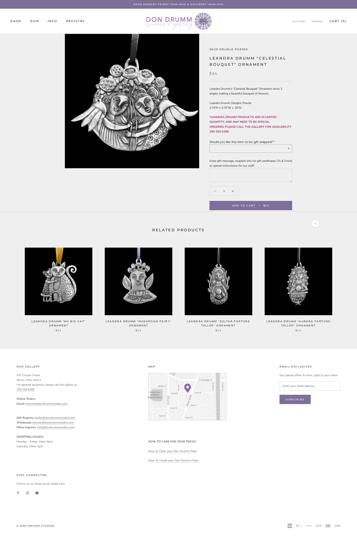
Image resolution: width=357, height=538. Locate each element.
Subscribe (295, 399)
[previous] (13, 285)
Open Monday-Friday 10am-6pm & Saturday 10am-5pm (178, 4)
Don (34, 21)
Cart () (338, 21)
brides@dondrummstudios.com (55, 418)
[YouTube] (37, 492)
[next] (344, 285)
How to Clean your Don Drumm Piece (172, 451)
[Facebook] (18, 492)
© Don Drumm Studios (36, 525)
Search (317, 21)
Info (52, 21)
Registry (75, 21)
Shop (15, 21)
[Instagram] (27, 492)
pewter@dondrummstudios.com (53, 423)
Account (299, 21)
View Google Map (187, 396)
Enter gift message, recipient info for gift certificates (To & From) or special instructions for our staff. (250, 163)
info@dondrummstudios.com (56, 427)
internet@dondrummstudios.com (46, 404)
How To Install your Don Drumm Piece (173, 460)
